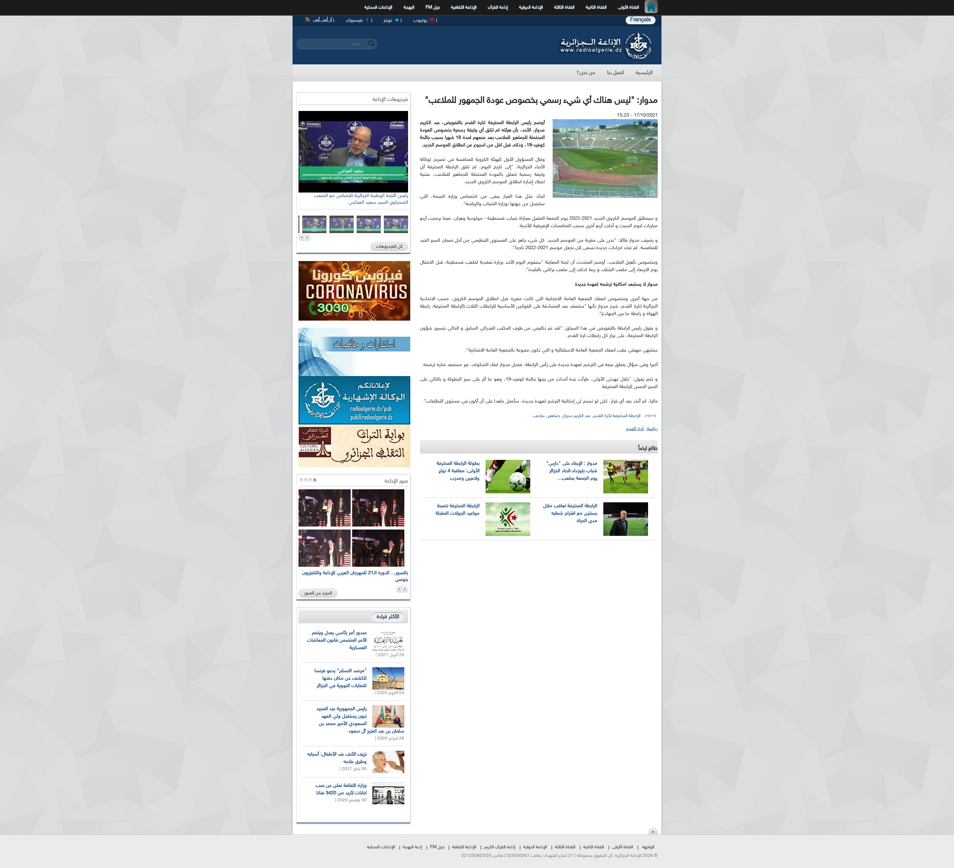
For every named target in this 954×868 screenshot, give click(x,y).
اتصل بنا (615, 73)
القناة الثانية (596, 7)
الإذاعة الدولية (531, 7)
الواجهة (648, 847)
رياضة (652, 429)
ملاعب (539, 416)
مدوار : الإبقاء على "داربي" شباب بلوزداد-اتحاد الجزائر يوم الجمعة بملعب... (571, 471)
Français (640, 20)
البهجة (409, 7)
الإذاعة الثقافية (464, 7)
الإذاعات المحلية (378, 7)
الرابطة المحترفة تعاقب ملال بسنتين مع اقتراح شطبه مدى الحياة (570, 513)
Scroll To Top (653, 831)
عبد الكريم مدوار (577, 416)
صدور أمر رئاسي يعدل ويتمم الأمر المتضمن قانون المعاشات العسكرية (337, 640)
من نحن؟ (585, 73)
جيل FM (433, 7)
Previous (301, 237)
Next (307, 237)
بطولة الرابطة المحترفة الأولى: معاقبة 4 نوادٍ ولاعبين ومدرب (458, 471)
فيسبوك (354, 20)
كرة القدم (635, 429)
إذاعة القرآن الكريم (499, 847)
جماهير (554, 416)
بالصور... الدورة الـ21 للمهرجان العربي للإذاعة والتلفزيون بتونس (355, 576)
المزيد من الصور (318, 593)
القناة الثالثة (564, 7)
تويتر (387, 20)
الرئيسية (653, 7)
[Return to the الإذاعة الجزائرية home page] (604, 35)
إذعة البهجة (412, 847)
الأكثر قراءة (388, 617)
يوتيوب (420, 20)
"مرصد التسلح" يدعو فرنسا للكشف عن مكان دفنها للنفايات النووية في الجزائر (341, 678)
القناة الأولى (628, 7)
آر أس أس (322, 20)
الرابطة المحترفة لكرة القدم (617, 416)
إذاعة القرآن (498, 7)
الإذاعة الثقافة (464, 847)
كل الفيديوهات (389, 246)
